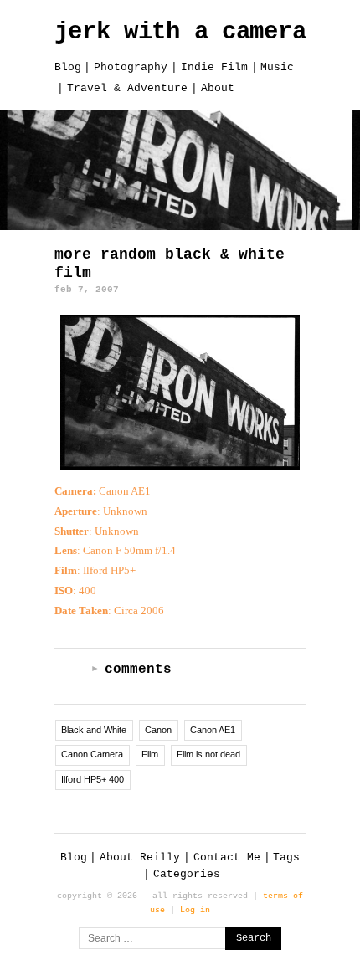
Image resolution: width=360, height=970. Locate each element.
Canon (158, 730)
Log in (195, 910)
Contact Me (226, 857)
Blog (67, 67)
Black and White (93, 730)
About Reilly (140, 857)
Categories (186, 874)
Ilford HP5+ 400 (92, 779)
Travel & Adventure (127, 88)
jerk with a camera (180, 32)
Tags (286, 857)
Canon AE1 (212, 730)
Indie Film (214, 67)
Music (277, 67)
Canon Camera (92, 754)
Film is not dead (208, 754)
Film (149, 754)
